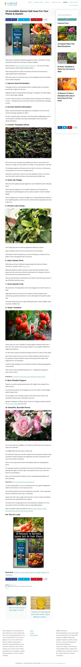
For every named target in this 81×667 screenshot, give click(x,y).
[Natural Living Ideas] (11, 6)
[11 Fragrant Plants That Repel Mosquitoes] (67, 33)
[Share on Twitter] (24, 19)
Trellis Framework (53, 663)
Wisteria (43, 663)
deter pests (26, 266)
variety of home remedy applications (25, 66)
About (31, 631)
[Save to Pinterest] (36, 19)
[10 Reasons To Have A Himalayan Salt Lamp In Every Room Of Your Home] (67, 84)
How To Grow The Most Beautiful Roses (23, 482)
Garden (6, 588)
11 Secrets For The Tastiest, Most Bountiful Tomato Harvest (28, 376)
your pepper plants (12, 404)
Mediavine (63, 663)
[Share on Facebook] (11, 19)
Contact (32, 633)
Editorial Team (13, 585)
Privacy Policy (34, 635)
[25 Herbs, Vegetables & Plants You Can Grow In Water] (67, 58)
